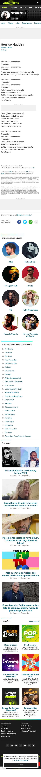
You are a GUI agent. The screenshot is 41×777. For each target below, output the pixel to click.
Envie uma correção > (24, 215)
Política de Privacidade (28, 731)
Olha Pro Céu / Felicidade (14, 382)
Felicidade (8, 353)
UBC (33, 168)
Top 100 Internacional (8, 734)
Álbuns (10, 23)
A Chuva (8, 367)
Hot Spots (4, 728)
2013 (10, 172)
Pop (17, 18)
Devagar (8, 374)
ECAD (2, 173)
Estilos (23, 7)
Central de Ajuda (26, 726)
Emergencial (9, 400)
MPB (12, 18)
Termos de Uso (26, 728)
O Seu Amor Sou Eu (11, 407)
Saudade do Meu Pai (12, 393)
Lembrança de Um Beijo (13, 389)
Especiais (4, 726)
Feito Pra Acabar (11, 360)
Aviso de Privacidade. (21, 760)
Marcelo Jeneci (6, 48)
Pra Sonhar (9, 349)
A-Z (30, 7)
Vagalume (11, 3)
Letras (3, 23)
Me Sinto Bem (10, 414)
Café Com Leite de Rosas (13, 396)
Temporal (8, 403)
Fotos (17, 23)
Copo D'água (9, 422)
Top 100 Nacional (7, 731)
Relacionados (27, 23)
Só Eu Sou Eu (9, 385)
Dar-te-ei (8, 356)
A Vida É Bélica (10, 411)
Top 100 (14, 7)
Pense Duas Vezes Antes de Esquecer (18, 436)
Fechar (20, 764)
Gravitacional (9, 371)
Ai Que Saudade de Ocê (13, 378)
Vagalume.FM (34, 621)
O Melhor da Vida (11, 363)
